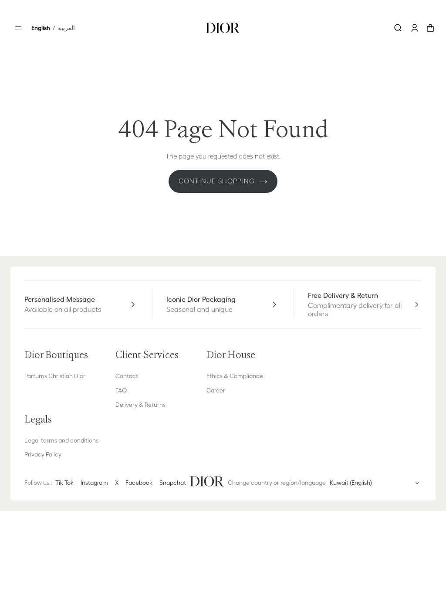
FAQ (121, 390)
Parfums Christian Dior (54, 375)
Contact (126, 375)
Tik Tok (64, 482)
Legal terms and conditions (61, 440)
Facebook (138, 482)
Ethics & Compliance (234, 375)
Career (215, 390)
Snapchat (172, 482)
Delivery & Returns (140, 404)
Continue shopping (216, 181)
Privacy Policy (42, 454)
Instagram (94, 482)
